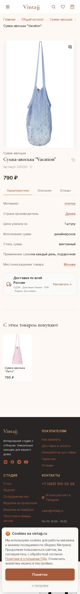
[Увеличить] (70, 47)
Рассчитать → (62, 284)
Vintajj (31, 6)
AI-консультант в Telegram (58, 497)
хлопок (70, 203)
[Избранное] (63, 7)
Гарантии (48, 459)
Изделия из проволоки (20, 503)
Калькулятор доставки (59, 452)
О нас (7, 483)
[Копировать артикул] (30, 166)
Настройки (41, 585)
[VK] (5, 463)
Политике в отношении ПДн (26, 559)
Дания (70, 213)
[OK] (12, 463)
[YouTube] (26, 463)
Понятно (40, 574)
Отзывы (47, 465)
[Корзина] (72, 7)
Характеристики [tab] (18, 190)
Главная (9, 19)
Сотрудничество (16, 496)
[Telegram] (19, 463)
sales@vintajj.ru (52, 510)
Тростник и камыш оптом (17, 518)
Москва (70, 264)
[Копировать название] (73, 159)
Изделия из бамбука (18, 509)
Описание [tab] (45, 190)
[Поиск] (53, 7)
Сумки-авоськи (61, 19)
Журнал (9, 490)
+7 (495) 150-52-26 (58, 484)
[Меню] (7, 7)
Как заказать (51, 439)
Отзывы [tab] (65, 190)
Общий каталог (32, 19)
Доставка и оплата (56, 446)
